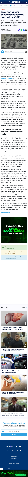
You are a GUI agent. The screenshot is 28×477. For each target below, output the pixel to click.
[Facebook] (24, 30)
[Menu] (2, 2)
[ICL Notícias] (14, 2)
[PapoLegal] (19, 30)
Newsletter (14, 456)
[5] (14, 404)
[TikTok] (18, 450)
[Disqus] (14, 280)
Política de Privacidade (14, 463)
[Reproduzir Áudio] (2, 51)
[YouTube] (13, 450)
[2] (14, 340)
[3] (14, 361)
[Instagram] (7, 450)
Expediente (14, 458)
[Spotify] (20, 450)
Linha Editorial (14, 460)
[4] (14, 382)
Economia (3, 9)
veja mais (24, 307)
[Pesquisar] (26, 1)
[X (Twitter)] (26, 30)
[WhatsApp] (21, 30)
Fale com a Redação (14, 461)
